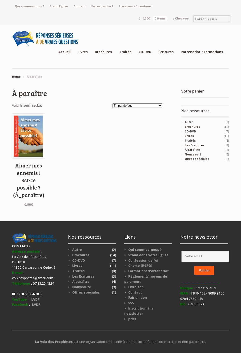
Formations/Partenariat (148, 271)
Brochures (103, 52)
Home (16, 77)
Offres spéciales (197, 159)
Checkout (182, 18)
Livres (83, 52)
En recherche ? (102, 6)
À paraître (192, 150)
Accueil (64, 52)
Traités (125, 52)
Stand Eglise (59, 6)
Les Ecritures (195, 145)
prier (132, 319)
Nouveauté (193, 154)
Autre (189, 122)
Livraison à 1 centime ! (136, 6)
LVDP (36, 299)
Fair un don (137, 297)
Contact (80, 6)
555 (131, 303)
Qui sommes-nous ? (29, 6)
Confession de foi (143, 260)
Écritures (166, 52)
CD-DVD (145, 52)
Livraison (136, 287)
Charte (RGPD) (140, 265)
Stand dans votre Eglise (148, 255)
